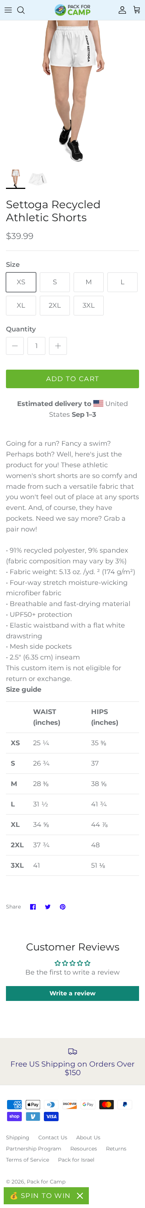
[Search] (24, 10)
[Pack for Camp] (72, 10)
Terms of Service (27, 1159)
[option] (72, 92)
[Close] (80, 1196)
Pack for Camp (46, 1181)
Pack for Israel (76, 1159)
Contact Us (52, 1137)
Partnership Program (33, 1148)
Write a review (72, 993)
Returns (116, 1148)
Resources (83, 1148)
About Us (88, 1137)
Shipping (17, 1137)
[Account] (120, 10)
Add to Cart (72, 379)
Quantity (21, 329)
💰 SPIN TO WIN (40, 1196)
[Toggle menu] (8, 10)
